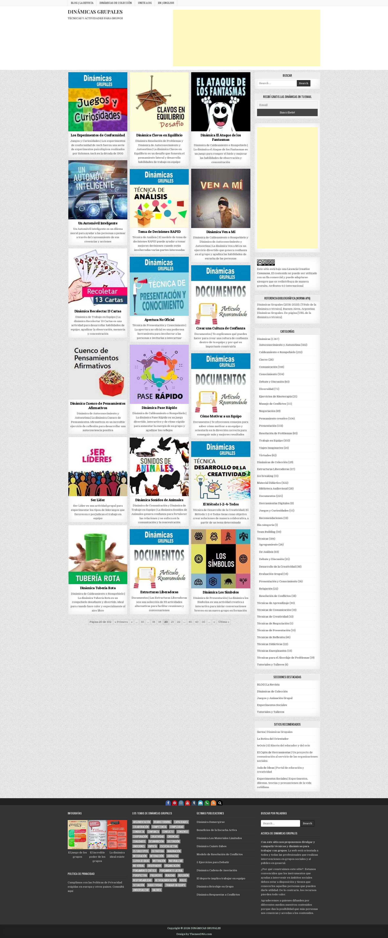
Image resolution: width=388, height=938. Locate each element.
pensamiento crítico (144, 870)
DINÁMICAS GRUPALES (95, 11)
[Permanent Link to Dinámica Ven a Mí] (220, 198)
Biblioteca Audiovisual (273, 488)
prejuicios (156, 875)
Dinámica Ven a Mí (220, 232)
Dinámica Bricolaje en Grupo (215, 886)
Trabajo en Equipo (271, 440)
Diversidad (266, 388)
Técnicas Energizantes (272, 650)
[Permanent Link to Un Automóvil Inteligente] (97, 189)
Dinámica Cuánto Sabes (212, 846)
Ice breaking (265, 475)
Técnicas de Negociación (273, 623)
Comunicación (268, 366)
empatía (152, 846)
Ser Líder (98, 500)
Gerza (261, 731)
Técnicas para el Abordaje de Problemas (283, 657)
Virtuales (265, 455)
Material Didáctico (269, 482)
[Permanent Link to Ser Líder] (97, 466)
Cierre (263, 359)
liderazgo (172, 856)
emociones (139, 846)
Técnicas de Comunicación (274, 609)
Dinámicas (263, 339)
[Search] (219, 802)
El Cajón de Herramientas (273, 752)
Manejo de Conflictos (272, 403)
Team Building (266, 531)
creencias (173, 836)
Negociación (267, 411)
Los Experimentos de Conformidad (98, 135)
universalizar (141, 890)
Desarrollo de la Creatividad (277, 566)
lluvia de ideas (141, 861)
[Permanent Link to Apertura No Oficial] (159, 286)
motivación (159, 861)
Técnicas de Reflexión (271, 637)
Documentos (267, 496)
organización (172, 866)
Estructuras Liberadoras (159, 592)
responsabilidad (142, 880)
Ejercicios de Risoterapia (275, 396)
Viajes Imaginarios (271, 447)
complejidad (176, 827)
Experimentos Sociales (272, 705)
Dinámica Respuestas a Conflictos (218, 894)
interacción (156, 856)
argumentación (141, 822)
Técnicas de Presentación (273, 630)
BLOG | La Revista (82, 2)
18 (153, 621)
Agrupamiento (268, 544)
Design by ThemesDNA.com (194, 934)
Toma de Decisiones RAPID (159, 231)
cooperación (140, 836)
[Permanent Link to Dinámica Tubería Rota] (97, 554)
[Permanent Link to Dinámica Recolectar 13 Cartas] (97, 277)
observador (154, 866)
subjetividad (155, 885)
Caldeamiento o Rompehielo (277, 352)
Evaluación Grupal (271, 573)
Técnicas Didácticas (269, 644)
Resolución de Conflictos (275, 595)
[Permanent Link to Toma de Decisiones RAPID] (159, 198)
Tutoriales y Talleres (270, 664)
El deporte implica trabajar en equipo (221, 878)
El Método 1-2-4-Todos (221, 504)
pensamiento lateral (171, 870)
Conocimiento (268, 374)
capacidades (181, 822)
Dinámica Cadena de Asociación (217, 870)
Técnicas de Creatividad (272, 616)
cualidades (139, 841)
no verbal (138, 866)
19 (159, 621)
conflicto (168, 832)
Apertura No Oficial (159, 319)
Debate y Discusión (271, 381)
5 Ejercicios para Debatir (213, 862)
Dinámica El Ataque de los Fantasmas (220, 137)
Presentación (267, 425)
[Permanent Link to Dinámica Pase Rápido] (159, 374)
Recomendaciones (271, 518)
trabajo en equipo (175, 885)
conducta (138, 832)
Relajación (265, 588)
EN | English (166, 2)
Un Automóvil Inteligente (97, 223)
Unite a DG (145, 2)
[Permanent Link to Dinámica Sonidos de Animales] (159, 466)
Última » (223, 621)
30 (190, 621)
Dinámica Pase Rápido (159, 407)
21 (172, 621)
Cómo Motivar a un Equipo (220, 416)
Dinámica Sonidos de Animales (159, 500)
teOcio (261, 745)
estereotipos (140, 851)
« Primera (121, 621)
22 (178, 621)
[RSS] (213, 802)
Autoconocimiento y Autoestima (279, 344)
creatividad (157, 836)
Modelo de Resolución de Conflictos (220, 854)
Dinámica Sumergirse (211, 821)
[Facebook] (168, 802)
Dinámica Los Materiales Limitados (219, 838)
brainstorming (162, 822)
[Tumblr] (194, 802)
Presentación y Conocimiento (278, 581)
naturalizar (175, 861)
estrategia (158, 851)
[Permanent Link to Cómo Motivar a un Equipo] (220, 382)
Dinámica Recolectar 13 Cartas (97, 311)
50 (203, 621)
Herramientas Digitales (274, 503)
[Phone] (207, 802)
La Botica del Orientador (273, 738)
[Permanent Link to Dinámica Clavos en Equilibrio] (159, 101)
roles (183, 880)
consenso (182, 832)
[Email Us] (200, 802)
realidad (170, 875)
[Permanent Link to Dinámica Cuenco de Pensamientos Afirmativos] (97, 370)
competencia (159, 827)
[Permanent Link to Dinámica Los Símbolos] (220, 558)
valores (156, 890)
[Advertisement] (246, 38)
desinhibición (156, 841)
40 (196, 621)
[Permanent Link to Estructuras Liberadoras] (159, 558)
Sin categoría (265, 524)
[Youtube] (187, 802)
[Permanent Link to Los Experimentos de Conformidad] (97, 101)
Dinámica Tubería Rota (98, 588)
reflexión (183, 875)
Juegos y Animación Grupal (274, 698)
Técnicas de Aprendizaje (273, 603)
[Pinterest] (174, 802)
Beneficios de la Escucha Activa (217, 830)
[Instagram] (181, 802)
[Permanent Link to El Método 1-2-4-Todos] (220, 470)
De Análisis (266, 551)
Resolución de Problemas (275, 433)
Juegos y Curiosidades (274, 510)
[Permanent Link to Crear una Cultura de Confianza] (220, 294)
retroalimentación (165, 880)
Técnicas (262, 538)
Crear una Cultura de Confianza (220, 328)
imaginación (173, 851)
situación (138, 885)
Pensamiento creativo (273, 418)
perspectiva (140, 875)
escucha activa (168, 846)
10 (142, 621)
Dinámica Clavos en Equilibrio (159, 135)
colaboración (141, 827)
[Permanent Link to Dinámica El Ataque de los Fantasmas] (220, 101)
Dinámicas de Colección (116, 2)
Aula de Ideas (265, 767)
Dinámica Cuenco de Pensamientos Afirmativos (97, 405)
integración (140, 856)
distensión (173, 841)
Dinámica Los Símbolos (221, 592)
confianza (153, 832)
